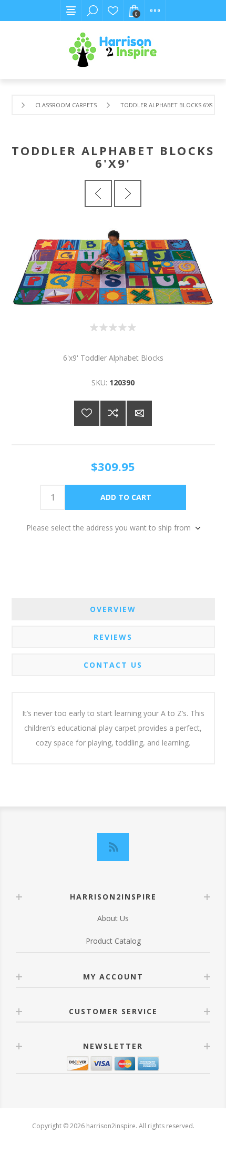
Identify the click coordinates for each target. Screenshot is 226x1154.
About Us (113, 918)
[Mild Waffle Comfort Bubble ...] (127, 193)
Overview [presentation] (113, 609)
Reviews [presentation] (113, 637)
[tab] (113, 609)
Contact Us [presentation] (113, 665)
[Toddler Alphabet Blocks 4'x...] (98, 193)
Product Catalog (113, 941)
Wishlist (113, 10)
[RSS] (113, 847)
